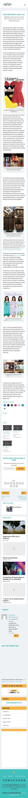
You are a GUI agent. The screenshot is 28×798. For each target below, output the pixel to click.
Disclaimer (11, 776)
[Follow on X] (11, 780)
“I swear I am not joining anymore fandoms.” (13, 600)
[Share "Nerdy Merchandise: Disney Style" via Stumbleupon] (11, 486)
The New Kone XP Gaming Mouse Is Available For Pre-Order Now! (13, 578)
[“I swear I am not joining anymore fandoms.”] (14, 589)
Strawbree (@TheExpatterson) (13, 617)
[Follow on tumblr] (17, 780)
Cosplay (10, 19)
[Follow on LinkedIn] (22, 780)
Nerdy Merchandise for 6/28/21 (7, 447)
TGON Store (6, 725)
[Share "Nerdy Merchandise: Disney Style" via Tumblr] (14, 483)
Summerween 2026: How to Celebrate (11, 537)
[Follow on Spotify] (24, 780)
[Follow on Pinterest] (14, 780)
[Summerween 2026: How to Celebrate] (14, 527)
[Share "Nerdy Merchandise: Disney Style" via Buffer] (22, 483)
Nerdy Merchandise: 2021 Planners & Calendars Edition (7, 432)
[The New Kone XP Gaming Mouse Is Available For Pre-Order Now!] (14, 568)
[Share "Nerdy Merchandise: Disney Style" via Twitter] (8, 483)
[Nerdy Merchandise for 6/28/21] (7, 443)
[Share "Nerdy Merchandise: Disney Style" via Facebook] (5, 483)
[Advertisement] (14, 750)
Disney (14, 19)
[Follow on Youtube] (9, 780)
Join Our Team (6, 718)
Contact (5, 776)
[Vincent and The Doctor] (14, 549)
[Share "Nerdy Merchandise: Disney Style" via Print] (16, 486)
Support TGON (6, 722)
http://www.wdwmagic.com (15, 375)
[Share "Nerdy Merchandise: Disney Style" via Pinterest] (16, 483)
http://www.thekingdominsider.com (13, 236)
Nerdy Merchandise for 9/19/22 (17, 431)
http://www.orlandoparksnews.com (13, 170)
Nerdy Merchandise (14, 21)
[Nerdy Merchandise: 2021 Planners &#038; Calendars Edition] (7, 427)
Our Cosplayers (6, 715)
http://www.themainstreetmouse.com (15, 320)
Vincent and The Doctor (10, 558)
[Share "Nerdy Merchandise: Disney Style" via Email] (14, 486)
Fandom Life (20, 19)
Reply (16, 635)
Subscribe (20, 468)
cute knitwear (17, 255)
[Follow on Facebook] (4, 780)
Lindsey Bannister (14, 17)
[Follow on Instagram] (6, 780)
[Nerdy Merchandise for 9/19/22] (17, 427)
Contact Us (5, 711)
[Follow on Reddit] (19, 780)
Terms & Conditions (20, 776)
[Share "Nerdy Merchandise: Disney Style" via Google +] (11, 483)
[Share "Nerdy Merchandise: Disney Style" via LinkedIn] (19, 483)
